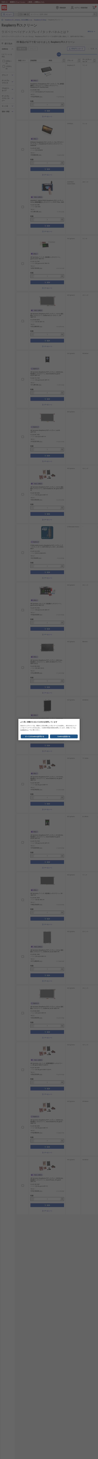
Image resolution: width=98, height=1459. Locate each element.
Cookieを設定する (63, 736)
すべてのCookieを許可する (34, 736)
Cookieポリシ (24, 730)
